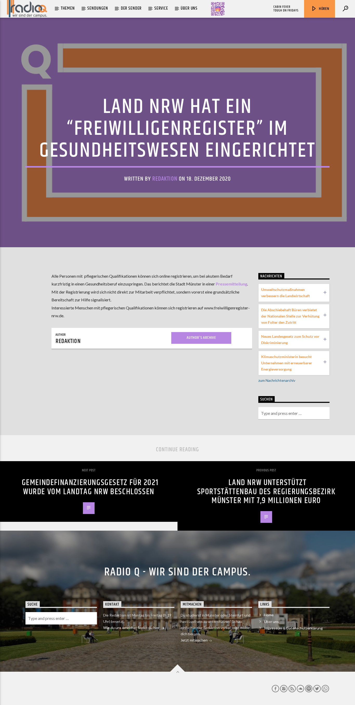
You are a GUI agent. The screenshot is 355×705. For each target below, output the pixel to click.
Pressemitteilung (231, 283)
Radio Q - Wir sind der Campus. (177, 572)
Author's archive (201, 337)
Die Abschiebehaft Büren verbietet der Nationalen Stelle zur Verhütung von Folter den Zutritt (290, 316)
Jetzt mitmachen (194, 640)
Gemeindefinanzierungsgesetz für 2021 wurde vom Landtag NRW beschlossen (90, 487)
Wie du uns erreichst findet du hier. (132, 627)
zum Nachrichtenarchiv (276, 380)
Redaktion (165, 178)
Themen (68, 8)
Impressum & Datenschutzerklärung (293, 628)
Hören (323, 8)
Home (269, 615)
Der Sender (131, 8)
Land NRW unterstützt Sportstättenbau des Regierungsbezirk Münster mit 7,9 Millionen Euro (266, 491)
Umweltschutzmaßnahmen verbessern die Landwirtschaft (285, 292)
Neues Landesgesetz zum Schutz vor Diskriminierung (290, 339)
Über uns (189, 8)
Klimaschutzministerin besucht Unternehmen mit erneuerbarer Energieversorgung (286, 362)
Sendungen (97, 8)
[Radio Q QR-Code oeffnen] (218, 9)
